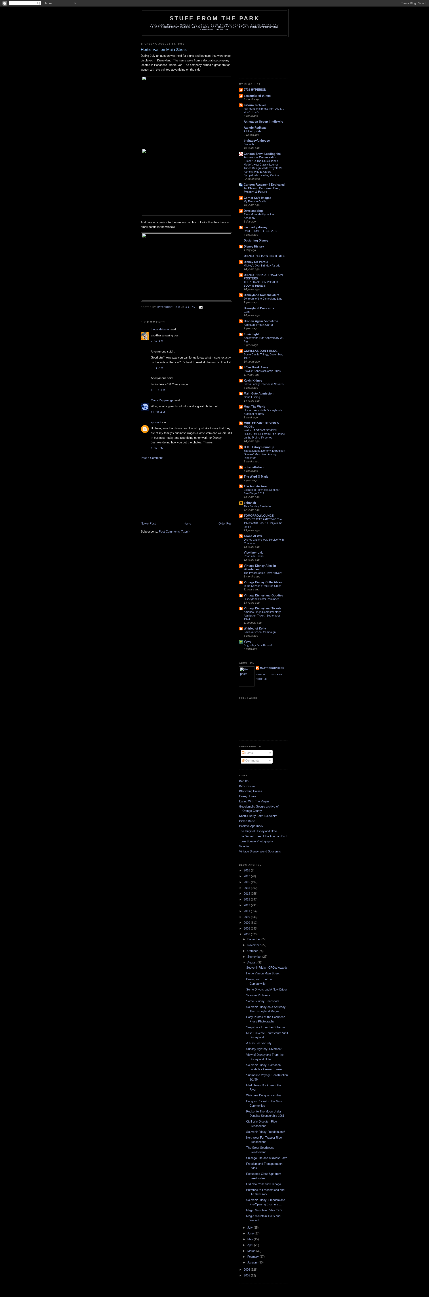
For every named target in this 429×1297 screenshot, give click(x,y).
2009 (247, 922)
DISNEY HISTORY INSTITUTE (264, 256)
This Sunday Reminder (258, 506)
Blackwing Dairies (250, 791)
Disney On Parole (256, 262)
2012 (247, 905)
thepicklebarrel (160, 329)
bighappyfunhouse (257, 140)
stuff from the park (215, 18)
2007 (247, 934)
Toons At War (253, 536)
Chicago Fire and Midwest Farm (266, 1158)
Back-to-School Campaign (260, 632)
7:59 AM (157, 341)
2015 (247, 888)
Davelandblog (253, 210)
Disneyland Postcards (259, 308)
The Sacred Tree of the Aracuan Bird (262, 836)
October (253, 951)
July (250, 1227)
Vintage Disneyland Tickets (262, 608)
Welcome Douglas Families (264, 1095)
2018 (247, 870)
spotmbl (156, 422)
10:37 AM (158, 390)
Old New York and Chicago (263, 1184)
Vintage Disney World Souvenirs (260, 851)
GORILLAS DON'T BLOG (261, 351)
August (252, 962)
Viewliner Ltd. (253, 552)
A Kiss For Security (258, 1043)
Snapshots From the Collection (266, 1027)
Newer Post (148, 523)
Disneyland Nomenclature (261, 295)
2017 (247, 876)
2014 (247, 893)
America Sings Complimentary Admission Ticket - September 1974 (262, 616)
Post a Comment (152, 458)
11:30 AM (158, 412)
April (250, 1245)
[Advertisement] (174, 490)
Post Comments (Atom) (174, 531)
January (253, 1262)
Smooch (249, 144)
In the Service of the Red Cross (262, 586)
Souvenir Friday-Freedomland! (265, 1131)
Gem (247, 311)
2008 (247, 928)
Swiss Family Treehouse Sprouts (264, 384)
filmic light (251, 334)
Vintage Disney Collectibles (263, 582)
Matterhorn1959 (272, 668)
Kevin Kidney (253, 380)
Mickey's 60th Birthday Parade (262, 265)
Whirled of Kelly (255, 628)
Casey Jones (247, 796)
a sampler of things (257, 95)
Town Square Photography (256, 841)
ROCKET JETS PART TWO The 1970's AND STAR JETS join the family (263, 523)
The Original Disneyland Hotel (258, 831)
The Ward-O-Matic (256, 476)
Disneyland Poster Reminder (261, 599)
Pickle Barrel (247, 821)
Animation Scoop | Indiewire (263, 121)
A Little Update (252, 131)
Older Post (225, 523)
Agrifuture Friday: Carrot (258, 324)
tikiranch (250, 502)
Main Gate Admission (258, 393)
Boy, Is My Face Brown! (258, 645)
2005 (247, 1275)
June (250, 1233)
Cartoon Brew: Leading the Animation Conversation (262, 155)
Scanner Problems (258, 995)
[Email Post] (200, 307)
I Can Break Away (256, 367)
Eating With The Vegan (254, 801)
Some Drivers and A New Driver (266, 989)
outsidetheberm (254, 467)
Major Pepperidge (162, 400)
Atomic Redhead (255, 127)
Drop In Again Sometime (261, 321)
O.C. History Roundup (259, 447)
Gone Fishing (252, 397)
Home (187, 523)
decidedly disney (255, 227)
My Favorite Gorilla (255, 201)
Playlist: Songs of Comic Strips (262, 371)
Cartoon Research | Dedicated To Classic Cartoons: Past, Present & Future (264, 188)
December (254, 939)
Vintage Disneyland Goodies (263, 595)
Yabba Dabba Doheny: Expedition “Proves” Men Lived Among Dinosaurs (264, 454)
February (253, 1256)
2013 (247, 899)
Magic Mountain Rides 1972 (264, 1210)
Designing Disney (256, 240)
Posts (248, 753)
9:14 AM (157, 368)
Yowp (247, 641)
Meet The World (254, 406)
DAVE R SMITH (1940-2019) (261, 231)
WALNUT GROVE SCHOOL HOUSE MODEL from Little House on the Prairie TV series (264, 434)
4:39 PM (157, 448)
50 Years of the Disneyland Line (263, 298)
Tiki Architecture (255, 486)
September (254, 956)
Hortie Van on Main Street (263, 973)
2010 (247, 917)
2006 (247, 1269)
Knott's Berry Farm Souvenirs (258, 816)
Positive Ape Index (251, 826)
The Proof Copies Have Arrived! (263, 573)
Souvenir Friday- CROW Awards (267, 967)
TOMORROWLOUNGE (259, 515)
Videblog (244, 846)
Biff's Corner (247, 786)
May (250, 1239)
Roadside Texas (253, 556)
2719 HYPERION (255, 89)
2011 (247, 911)
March (251, 1251)
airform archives (255, 105)
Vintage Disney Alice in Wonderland (260, 567)
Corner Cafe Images (257, 197)
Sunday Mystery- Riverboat (264, 1049)
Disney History (254, 246)
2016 (247, 882)
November (254, 945)
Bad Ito (243, 781)
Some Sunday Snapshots (262, 1001)
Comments (251, 760)
